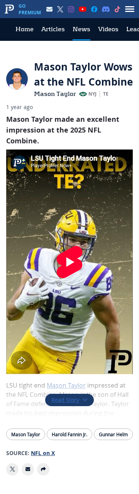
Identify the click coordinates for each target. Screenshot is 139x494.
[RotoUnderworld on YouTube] (82, 9)
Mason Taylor (55, 93)
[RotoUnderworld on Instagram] (71, 9)
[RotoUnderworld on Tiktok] (117, 9)
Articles (53, 29)
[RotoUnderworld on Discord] (106, 9)
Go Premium (30, 9)
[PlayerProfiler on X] (60, 9)
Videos (108, 29)
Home (24, 29)
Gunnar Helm (113, 434)
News (81, 29)
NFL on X (43, 453)
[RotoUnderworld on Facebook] (94, 9)
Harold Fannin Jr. (69, 434)
